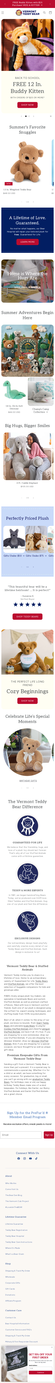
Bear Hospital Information (17, 1323)
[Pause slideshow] (51, 116)
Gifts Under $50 (13, 556)
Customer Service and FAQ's (18, 1330)
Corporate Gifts (12, 1283)
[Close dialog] (52, 1347)
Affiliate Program (13, 1301)
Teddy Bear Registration (16, 1230)
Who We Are (10, 1183)
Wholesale (10, 1277)
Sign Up (49, 1134)
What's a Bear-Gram (14, 1254)
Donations (10, 1295)
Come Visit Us (11, 1189)
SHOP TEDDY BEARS (27, 616)
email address (33, 1365)
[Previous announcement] (5, 4)
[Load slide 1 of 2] (26, 116)
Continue (40, 1373)
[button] (44, 13)
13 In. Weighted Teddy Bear (17, 189)
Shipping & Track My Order (17, 1271)
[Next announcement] (50, 4)
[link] (27, 837)
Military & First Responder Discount (21, 1342)
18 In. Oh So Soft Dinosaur (14, 407)
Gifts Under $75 (35, 556)
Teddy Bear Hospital (14, 1236)
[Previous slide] (21, 116)
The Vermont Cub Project (17, 1201)
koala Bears (29, 1026)
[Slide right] (33, 202)
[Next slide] (34, 116)
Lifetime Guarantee (14, 1224)
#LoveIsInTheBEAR (13, 1207)
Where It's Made (12, 1248)
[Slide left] (22, 202)
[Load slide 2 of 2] (29, 116)
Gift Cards (10, 1289)
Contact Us (10, 1318)
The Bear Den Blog (13, 1195)
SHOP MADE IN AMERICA (27, 287)
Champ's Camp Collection (40, 410)
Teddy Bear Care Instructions (18, 1242)
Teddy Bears (41, 981)
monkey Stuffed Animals (16, 1029)
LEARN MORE (27, 242)
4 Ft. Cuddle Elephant (27, 483)
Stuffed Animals (16, 984)
